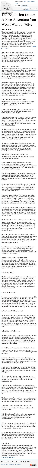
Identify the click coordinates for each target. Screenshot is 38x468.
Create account (30, 1)
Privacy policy (4, 464)
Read (23, 9)
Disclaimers (18, 464)
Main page (17, 5)
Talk (25, 1)
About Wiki (11, 464)
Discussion (24, 5)
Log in (16, 3)
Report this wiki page (8, 457)
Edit (27, 9)
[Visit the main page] (7, 7)
